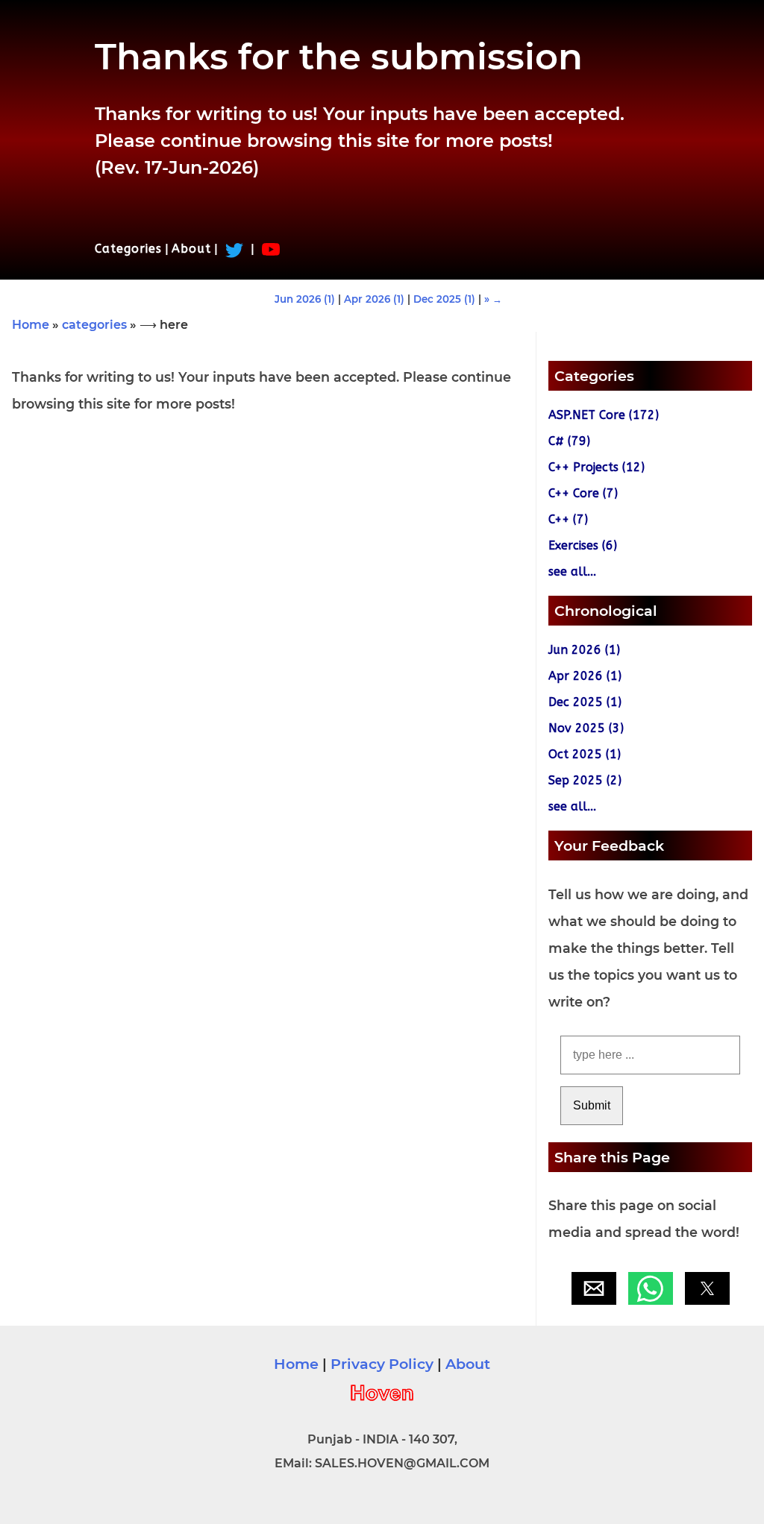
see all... (572, 571)
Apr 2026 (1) (374, 299)
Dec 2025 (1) (444, 299)
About (191, 249)
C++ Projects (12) (596, 467)
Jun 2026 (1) (305, 299)
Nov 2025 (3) (586, 728)
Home (30, 325)
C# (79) (569, 441)
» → (493, 299)
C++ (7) (568, 519)
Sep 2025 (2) (584, 780)
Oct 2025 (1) (584, 754)
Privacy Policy (382, 1364)
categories (94, 325)
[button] (594, 1288)
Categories (128, 249)
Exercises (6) (582, 545)
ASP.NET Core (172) (603, 415)
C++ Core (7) (583, 493)
